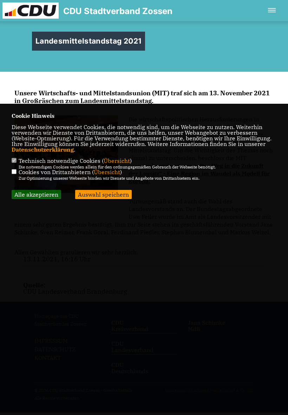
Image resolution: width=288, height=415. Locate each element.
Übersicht (117, 160)
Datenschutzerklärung (43, 149)
